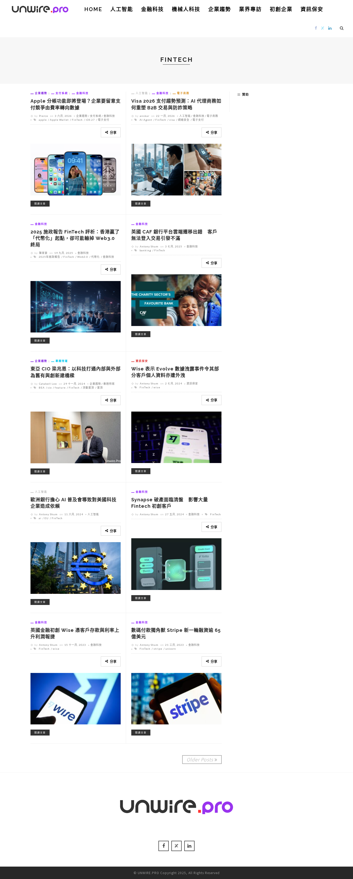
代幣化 (95, 256)
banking (145, 250)
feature (60, 387)
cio (50, 387)
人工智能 (121, 9)
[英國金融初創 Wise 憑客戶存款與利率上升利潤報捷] (75, 697)
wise (157, 387)
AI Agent (146, 119)
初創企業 (281, 9)
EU (46, 518)
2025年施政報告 (49, 256)
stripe (158, 648)
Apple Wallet (59, 119)
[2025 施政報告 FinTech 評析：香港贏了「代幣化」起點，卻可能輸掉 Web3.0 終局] (75, 305)
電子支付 (103, 119)
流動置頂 (88, 387)
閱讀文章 (40, 203)
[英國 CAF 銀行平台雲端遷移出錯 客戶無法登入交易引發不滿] (176, 299)
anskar (144, 115)
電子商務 (183, 93)
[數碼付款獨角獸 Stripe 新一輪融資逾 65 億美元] (176, 697)
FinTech (77, 119)
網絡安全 (183, 119)
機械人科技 (186, 9)
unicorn (170, 648)
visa (172, 119)
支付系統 (62, 93)
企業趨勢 (219, 9)
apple (43, 119)
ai (40, 518)
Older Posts (200, 759)
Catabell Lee (48, 383)
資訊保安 (312, 9)
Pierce (43, 115)
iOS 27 (90, 119)
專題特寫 (62, 360)
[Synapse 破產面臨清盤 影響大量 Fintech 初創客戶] (176, 563)
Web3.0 (82, 256)
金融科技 (152, 9)
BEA (42, 387)
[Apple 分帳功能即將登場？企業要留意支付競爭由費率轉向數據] (75, 168)
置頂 (100, 387)
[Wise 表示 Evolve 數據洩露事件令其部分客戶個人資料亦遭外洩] (176, 436)
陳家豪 (43, 252)
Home (93, 9)
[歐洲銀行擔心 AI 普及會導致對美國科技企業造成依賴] (75, 567)
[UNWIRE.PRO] (40, 8)
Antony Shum (149, 246)
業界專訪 (250, 9)
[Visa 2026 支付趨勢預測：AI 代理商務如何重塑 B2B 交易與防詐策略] (176, 168)
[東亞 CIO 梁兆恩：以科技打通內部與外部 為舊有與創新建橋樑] (75, 436)
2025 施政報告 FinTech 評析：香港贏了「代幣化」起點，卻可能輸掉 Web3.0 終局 (75, 238)
